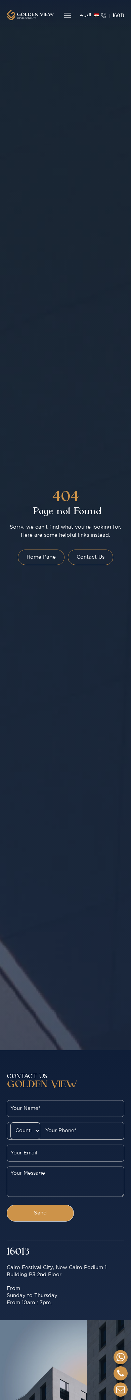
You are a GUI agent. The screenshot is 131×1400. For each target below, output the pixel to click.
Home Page (41, 557)
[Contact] (121, 1389)
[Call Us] (121, 1373)
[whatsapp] (121, 1357)
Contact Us (90, 557)
